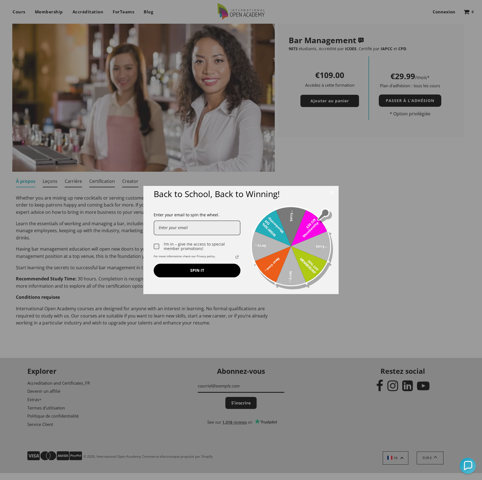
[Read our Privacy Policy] (237, 257)
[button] (468, 466)
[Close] (332, 192)
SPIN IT (197, 270)
